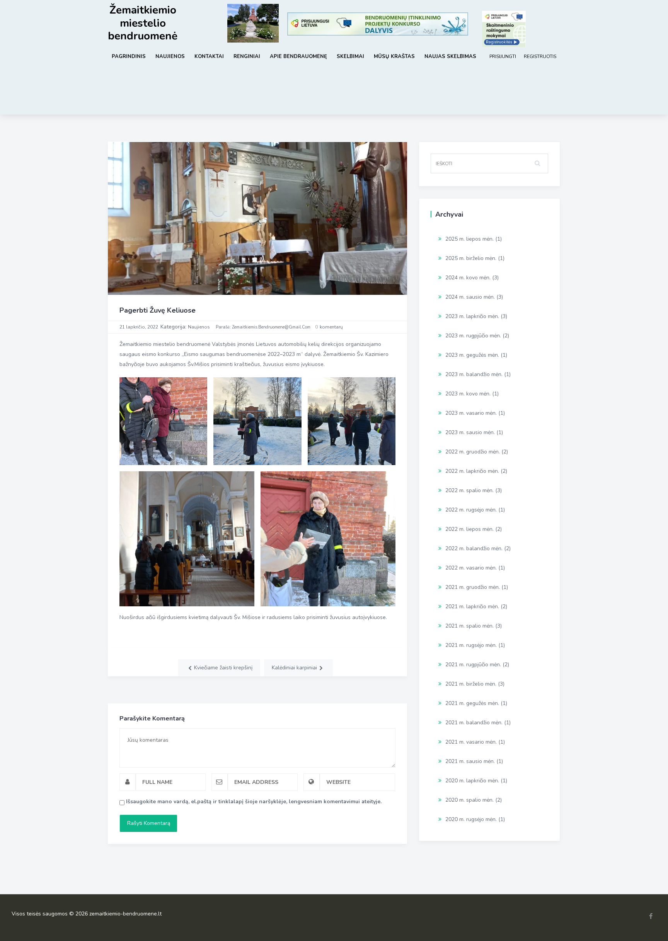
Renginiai (246, 56)
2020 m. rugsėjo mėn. (471, 819)
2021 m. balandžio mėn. (474, 722)
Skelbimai (350, 56)
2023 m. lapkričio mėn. (472, 316)
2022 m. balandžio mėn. (474, 548)
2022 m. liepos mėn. (469, 529)
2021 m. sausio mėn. (470, 761)
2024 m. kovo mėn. (468, 277)
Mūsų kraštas (394, 56)
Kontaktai (209, 56)
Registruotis (540, 56)
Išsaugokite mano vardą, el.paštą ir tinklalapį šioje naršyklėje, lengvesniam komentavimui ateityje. (254, 801)
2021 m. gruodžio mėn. (472, 587)
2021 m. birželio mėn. (470, 684)
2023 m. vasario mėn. (471, 413)
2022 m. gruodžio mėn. (472, 451)
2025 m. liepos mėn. (469, 239)
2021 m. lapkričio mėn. (472, 606)
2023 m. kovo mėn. (468, 393)
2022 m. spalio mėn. (469, 490)
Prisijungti (502, 56)
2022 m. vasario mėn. (471, 567)
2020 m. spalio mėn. (469, 800)
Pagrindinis (129, 56)
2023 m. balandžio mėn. (474, 374)
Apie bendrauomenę (298, 56)
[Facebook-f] (650, 916)
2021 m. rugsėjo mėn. (471, 645)
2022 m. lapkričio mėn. (472, 471)
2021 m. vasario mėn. (471, 742)
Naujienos (170, 56)
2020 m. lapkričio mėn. (472, 780)
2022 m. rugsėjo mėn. (471, 509)
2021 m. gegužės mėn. (472, 703)
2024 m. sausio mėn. (470, 297)
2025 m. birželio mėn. (470, 258)
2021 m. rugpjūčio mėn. (473, 664)
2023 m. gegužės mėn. (472, 355)
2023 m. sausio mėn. (470, 432)
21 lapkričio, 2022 (138, 327)
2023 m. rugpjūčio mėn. (473, 335)
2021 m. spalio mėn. (469, 626)
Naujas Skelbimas (450, 56)
